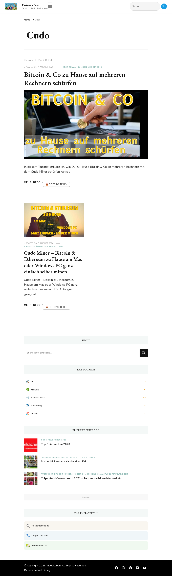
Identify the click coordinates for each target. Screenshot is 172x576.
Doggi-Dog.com (37, 535)
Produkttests (50, 457)
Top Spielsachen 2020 (53, 440)
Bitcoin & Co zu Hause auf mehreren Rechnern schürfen (74, 78)
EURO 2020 (65, 457)
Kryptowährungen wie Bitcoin (82, 67)
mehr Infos (32, 182)
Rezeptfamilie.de (37, 525)
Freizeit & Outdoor (83, 457)
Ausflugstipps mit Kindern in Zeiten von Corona (70, 474)
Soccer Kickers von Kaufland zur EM (63, 461)
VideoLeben (30, 5)
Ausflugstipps (109, 474)
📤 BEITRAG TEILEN (56, 184)
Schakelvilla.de (36, 545)
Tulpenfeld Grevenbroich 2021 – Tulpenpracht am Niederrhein (81, 478)
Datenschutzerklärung (37, 570)
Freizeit (123, 474)
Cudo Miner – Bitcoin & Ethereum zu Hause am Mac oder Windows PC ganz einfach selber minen (53, 262)
